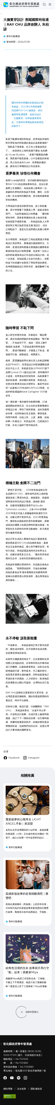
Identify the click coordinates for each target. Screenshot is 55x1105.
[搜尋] (44, 5)
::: (1, 13)
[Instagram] (25, 1078)
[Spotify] (18, 1078)
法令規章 (21, 1088)
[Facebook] (5, 1078)
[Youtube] (12, 1078)
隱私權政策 (36, 1088)
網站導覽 (8, 1088)
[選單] (50, 5)
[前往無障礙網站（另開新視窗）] (9, 1096)
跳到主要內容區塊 (10, 2)
